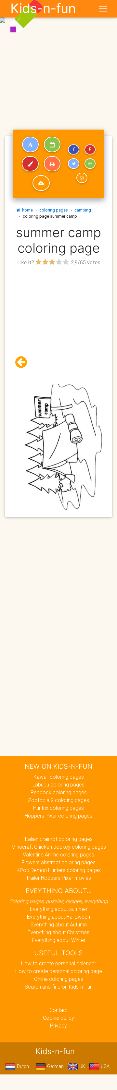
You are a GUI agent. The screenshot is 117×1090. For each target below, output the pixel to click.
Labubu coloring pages (58, 784)
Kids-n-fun (43, 8)
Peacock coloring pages (59, 792)
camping (82, 210)
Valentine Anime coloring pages (58, 854)
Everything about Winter (58, 940)
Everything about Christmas (58, 932)
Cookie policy (58, 1018)
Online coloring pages (58, 979)
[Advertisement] (58, 61)
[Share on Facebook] (73, 149)
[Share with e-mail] (81, 178)
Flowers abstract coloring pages (58, 862)
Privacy (58, 1025)
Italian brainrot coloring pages (59, 839)
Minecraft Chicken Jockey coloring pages (58, 846)
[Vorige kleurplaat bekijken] (23, 362)
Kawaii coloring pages (58, 777)
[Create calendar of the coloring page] (52, 144)
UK (81, 1066)
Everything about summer (58, 909)
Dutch (22, 1066)
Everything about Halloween (58, 916)
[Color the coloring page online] (30, 164)
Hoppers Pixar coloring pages (58, 815)
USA (104, 1066)
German (55, 1066)
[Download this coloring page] (41, 183)
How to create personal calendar (58, 963)
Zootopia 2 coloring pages (58, 800)
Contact (58, 1010)
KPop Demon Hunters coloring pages (59, 870)
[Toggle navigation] (103, 9)
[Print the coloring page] (52, 164)
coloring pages (53, 210)
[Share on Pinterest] (90, 149)
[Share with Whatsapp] (90, 163)
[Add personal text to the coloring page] (30, 144)
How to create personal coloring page (58, 971)
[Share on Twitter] (73, 163)
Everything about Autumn (59, 924)
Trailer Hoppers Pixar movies (58, 878)
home (26, 210)
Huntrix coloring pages (58, 808)
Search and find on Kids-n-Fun (59, 986)
